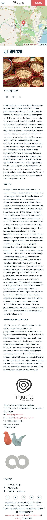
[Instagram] (23, 497)
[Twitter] (15, 497)
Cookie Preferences (33, 515)
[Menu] (2, 3)
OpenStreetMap (34, 44)
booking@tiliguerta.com (23, 418)
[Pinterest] (31, 497)
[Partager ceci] (6, 97)
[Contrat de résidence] (5, 491)
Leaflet (25, 44)
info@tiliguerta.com (15, 415)
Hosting (18, 518)
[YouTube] (39, 497)
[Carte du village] (5, 484)
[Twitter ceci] (13, 97)
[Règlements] (5, 488)
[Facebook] (7, 497)
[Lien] (18, 3)
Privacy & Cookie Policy (14, 515)
